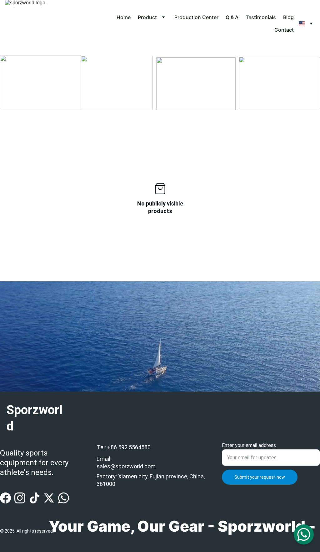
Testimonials (261, 17)
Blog (288, 17)
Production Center (196, 17)
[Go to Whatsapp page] (63, 497)
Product (147, 17)
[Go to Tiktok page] (34, 497)
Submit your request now (259, 477)
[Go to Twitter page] (48, 497)
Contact (284, 30)
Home (124, 17)
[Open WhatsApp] (304, 534)
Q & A (232, 17)
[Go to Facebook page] (5, 497)
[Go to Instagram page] (19, 497)
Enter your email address (249, 445)
